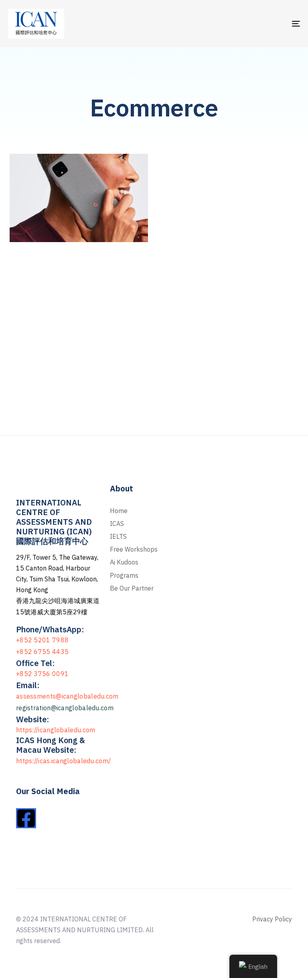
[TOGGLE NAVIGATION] (251, 23)
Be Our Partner (132, 588)
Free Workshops (134, 549)
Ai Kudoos (124, 562)
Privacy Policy (272, 919)
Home (119, 511)
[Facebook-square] (26, 818)
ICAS (117, 524)
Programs (124, 575)
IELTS (118, 536)
